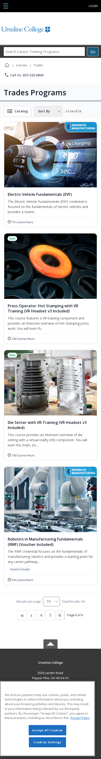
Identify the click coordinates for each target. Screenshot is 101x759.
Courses (21, 65)
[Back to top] (50, 666)
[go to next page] (31, 615)
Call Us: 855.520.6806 (23, 75)
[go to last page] (22, 615)
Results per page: (28, 601)
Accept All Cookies (47, 730)
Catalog (21, 111)
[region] (47, 718)
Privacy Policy (80, 718)
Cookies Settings (47, 742)
